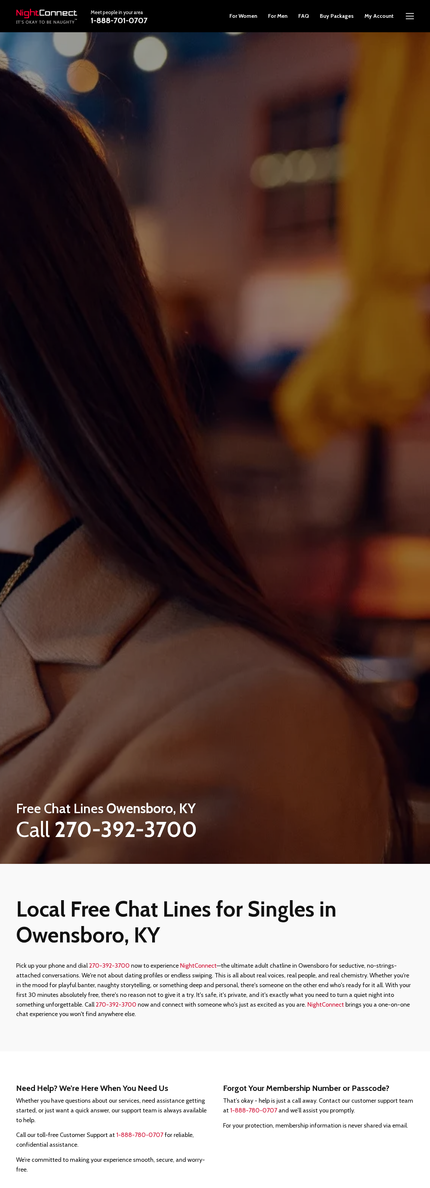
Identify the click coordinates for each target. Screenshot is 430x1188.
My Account (379, 16)
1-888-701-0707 (119, 20)
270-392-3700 (109, 965)
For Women (243, 16)
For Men (278, 16)
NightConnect (198, 965)
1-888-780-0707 (139, 1135)
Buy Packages (337, 16)
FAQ (303, 16)
